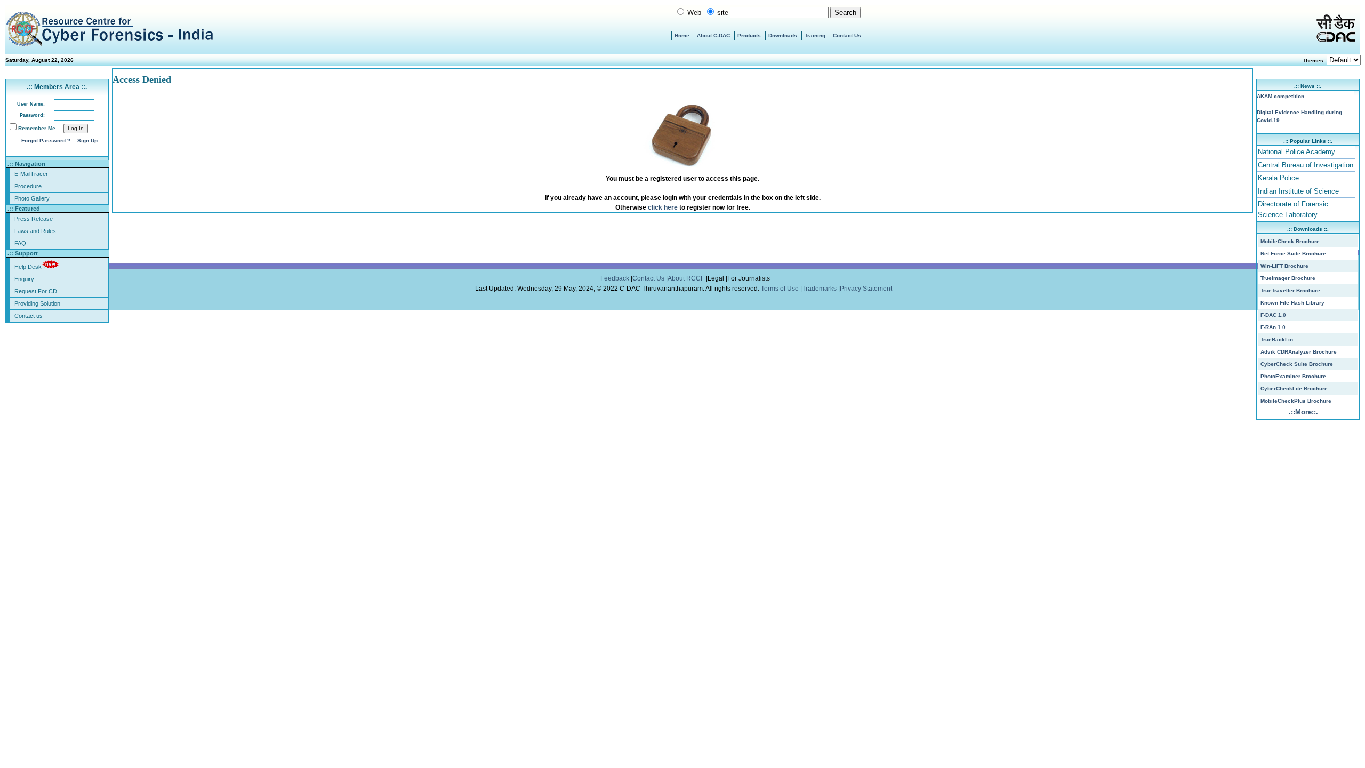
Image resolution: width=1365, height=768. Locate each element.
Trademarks (820, 288)
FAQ (20, 243)
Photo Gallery (32, 198)
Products (749, 35)
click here (663, 207)
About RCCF (686, 278)
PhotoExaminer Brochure (1293, 376)
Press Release (33, 218)
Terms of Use (780, 288)
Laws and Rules (35, 231)
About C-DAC (713, 35)
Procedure (28, 186)
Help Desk (28, 266)
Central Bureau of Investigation (1305, 165)
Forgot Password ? (45, 140)
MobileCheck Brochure (1290, 241)
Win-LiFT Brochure (1284, 266)
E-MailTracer (31, 174)
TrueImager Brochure (1287, 278)
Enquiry (24, 279)
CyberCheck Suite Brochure (1296, 364)
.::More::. (1303, 412)
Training (815, 35)
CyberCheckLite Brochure (1294, 388)
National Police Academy (1296, 152)
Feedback (615, 278)
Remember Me (36, 128)
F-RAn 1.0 (1273, 327)
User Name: (31, 104)
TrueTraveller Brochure (1290, 290)
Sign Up (87, 140)
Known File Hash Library (1292, 303)
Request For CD (35, 291)
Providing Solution (37, 303)
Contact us (28, 316)
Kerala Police (1278, 178)
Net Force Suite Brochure (1293, 254)
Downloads (782, 35)
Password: (32, 115)
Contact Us (847, 35)
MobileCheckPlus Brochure (1295, 401)
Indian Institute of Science (1298, 191)
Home (682, 35)
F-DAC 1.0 (1273, 315)
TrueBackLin (1276, 339)
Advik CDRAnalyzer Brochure (1298, 352)
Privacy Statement (867, 288)
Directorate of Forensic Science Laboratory (1293, 209)
